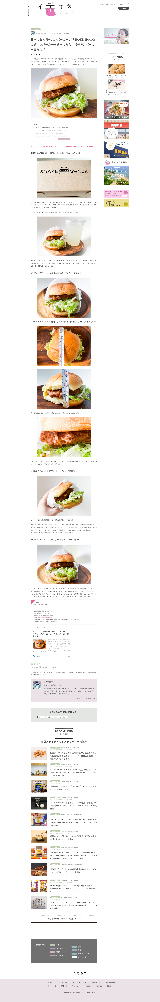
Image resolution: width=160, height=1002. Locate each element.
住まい (80, 950)
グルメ (41, 717)
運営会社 (65, 982)
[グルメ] (64, 29)
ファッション (61, 948)
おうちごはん (35, 667)
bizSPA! (110, 986)
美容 (58, 952)
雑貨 (79, 947)
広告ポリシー (96, 982)
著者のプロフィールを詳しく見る (86, 698)
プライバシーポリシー (80, 982)
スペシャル (82, 957)
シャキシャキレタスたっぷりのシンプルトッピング (51, 131)
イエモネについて (51, 982)
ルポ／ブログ (45, 667)
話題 (53, 667)
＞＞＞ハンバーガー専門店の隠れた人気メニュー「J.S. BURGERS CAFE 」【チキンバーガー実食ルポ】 (63, 146)
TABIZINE (89, 986)
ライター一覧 (52, 986)
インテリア (60, 955)
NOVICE (99, 986)
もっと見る (64, 139)
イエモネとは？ (124, 8)
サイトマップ (76, 986)
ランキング (120, 4)
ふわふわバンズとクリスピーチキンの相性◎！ (50, 134)
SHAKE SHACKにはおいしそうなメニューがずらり (51, 137)
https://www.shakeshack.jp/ (45, 617)
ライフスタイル (84, 954)
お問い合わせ (110, 982)
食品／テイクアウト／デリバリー (57, 717)
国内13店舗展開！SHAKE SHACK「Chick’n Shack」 (51, 127)
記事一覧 (64, 986)
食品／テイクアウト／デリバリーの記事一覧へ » (63, 919)
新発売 (102, 4)
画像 (107, 4)
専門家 (113, 4)
